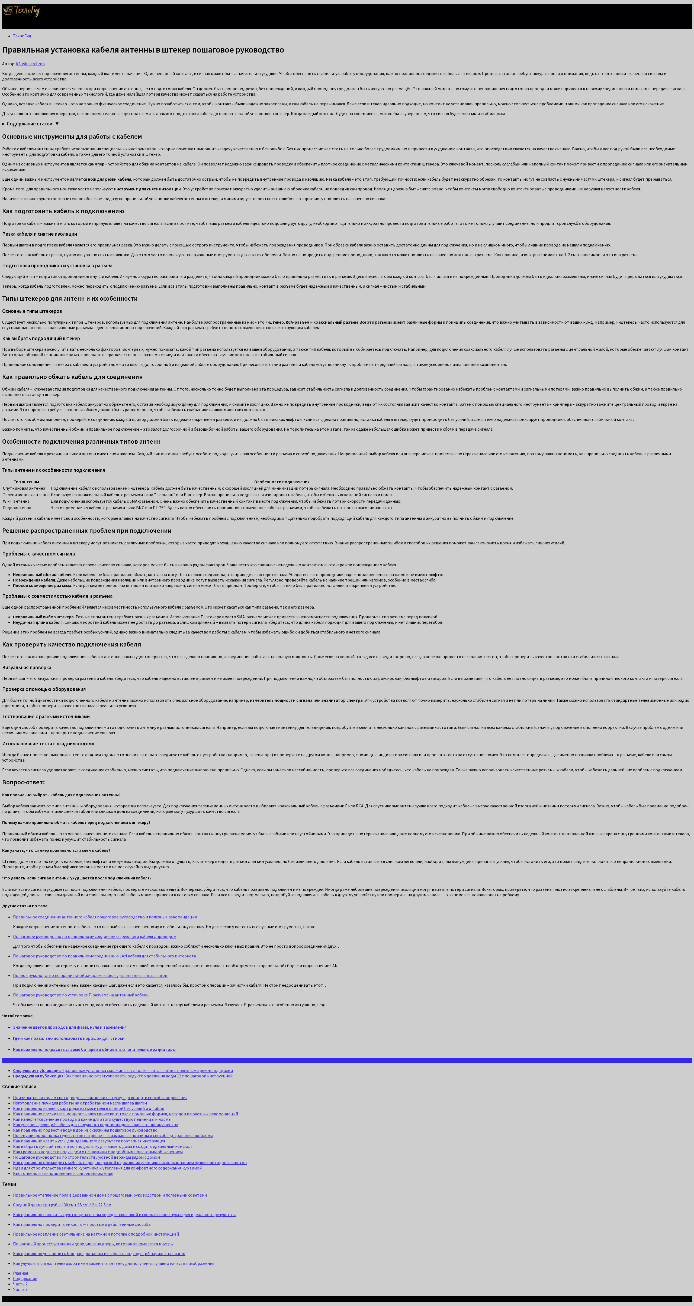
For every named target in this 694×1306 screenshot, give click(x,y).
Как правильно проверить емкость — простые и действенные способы (82, 1224)
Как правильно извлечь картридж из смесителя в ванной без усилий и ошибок (88, 1108)
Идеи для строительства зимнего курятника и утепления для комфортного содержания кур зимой (107, 1168)
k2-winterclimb (30, 63)
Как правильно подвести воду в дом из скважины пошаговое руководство (85, 1130)
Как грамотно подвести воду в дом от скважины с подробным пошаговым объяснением (98, 1151)
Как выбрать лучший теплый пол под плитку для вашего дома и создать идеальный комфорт (103, 1146)
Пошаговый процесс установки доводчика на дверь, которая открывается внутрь (93, 1243)
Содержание (25, 1278)
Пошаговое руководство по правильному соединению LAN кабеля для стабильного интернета (104, 956)
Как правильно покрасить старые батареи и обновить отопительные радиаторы (94, 1049)
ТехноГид (22, 35)
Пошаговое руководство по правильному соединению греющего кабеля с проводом (94, 936)
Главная (20, 1273)
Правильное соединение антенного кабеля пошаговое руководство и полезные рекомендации (105, 917)
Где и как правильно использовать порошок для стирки (68, 1038)
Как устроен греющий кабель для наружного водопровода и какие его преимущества (95, 1124)
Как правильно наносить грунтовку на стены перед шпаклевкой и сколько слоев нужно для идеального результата (124, 1214)
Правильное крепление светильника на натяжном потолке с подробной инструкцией (96, 1234)
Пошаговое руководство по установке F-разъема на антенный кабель (81, 995)
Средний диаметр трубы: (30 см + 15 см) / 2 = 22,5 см (62, 1204)
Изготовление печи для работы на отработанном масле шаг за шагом (80, 1103)
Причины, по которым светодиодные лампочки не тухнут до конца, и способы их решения (100, 1097)
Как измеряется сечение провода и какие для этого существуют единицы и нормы (92, 1119)
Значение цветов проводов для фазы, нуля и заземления (70, 1027)
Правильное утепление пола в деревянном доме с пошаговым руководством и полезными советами (110, 1195)
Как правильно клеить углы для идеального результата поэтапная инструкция (89, 1140)
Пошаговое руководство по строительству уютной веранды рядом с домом (86, 1157)
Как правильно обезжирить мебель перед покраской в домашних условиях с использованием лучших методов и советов (130, 1162)
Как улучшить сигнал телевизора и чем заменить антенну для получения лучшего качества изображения (113, 1263)
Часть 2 (20, 1283)
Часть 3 (20, 1289)
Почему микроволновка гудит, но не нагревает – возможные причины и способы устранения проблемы (113, 1135)
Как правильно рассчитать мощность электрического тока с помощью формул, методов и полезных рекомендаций (125, 1113)
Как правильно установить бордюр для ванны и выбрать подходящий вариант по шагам (99, 1253)
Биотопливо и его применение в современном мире (63, 1173)
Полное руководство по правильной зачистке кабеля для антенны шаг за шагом (90, 975)
